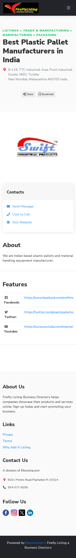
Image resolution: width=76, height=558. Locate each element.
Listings (11, 31)
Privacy (8, 434)
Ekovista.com (34, 543)
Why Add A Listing (16, 447)
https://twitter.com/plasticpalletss (49, 312)
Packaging (46, 35)
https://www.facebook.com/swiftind (49, 298)
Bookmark (47, 94)
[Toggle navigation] (68, 8)
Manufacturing (17, 35)
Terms (7, 441)
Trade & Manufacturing (46, 31)
